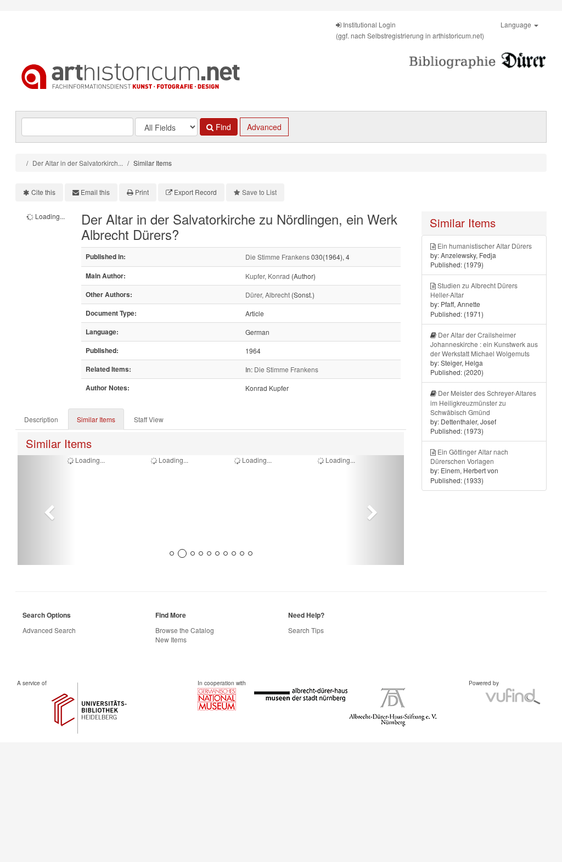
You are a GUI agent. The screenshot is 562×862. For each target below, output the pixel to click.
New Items (171, 639)
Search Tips (306, 630)
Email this (95, 192)
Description (41, 419)
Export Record (195, 192)
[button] (47, 510)
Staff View (149, 419)
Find (222, 126)
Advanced (264, 126)
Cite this (43, 192)
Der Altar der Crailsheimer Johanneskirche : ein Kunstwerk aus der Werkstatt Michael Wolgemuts (484, 344)
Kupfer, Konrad (267, 276)
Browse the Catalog (184, 630)
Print (142, 192)
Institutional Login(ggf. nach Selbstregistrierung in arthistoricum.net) (410, 30)
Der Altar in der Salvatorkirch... (77, 162)
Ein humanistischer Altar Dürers (484, 245)
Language (517, 24)
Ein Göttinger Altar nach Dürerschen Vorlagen (469, 456)
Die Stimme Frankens (277, 256)
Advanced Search (49, 630)
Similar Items (96, 419)
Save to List (259, 192)
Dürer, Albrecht (267, 294)
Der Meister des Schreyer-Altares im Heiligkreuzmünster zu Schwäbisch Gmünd (483, 402)
